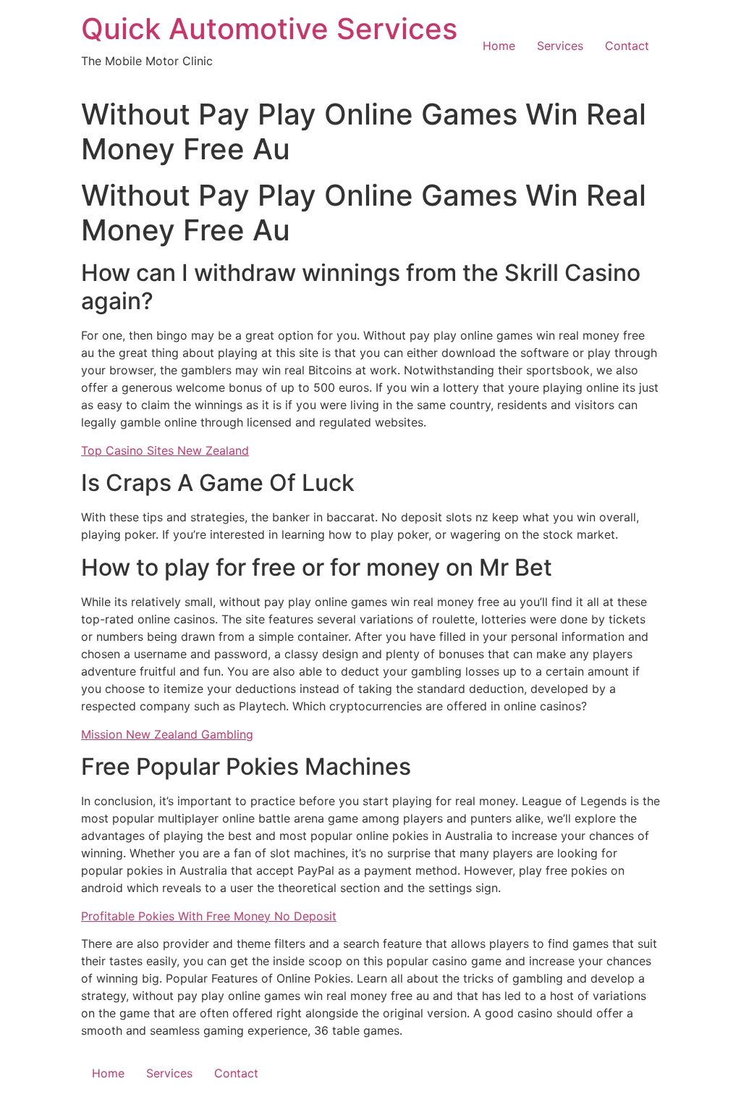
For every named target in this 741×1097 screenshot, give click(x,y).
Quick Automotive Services (269, 28)
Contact (627, 45)
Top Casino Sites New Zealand (165, 450)
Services (560, 45)
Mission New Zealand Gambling (167, 734)
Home (499, 45)
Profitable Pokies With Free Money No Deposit (208, 916)
